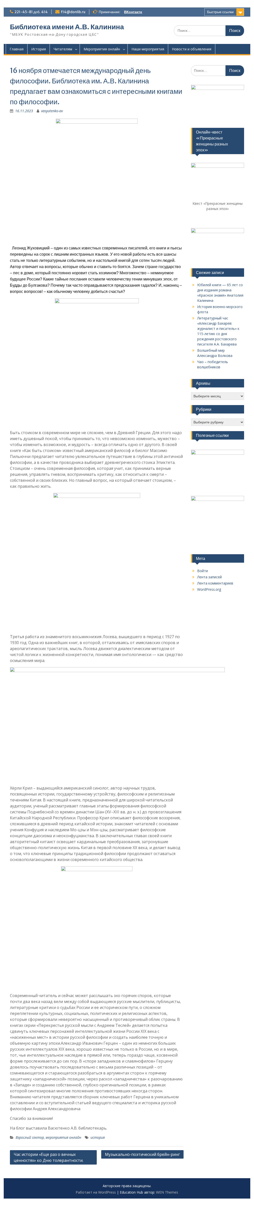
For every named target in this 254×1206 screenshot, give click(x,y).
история (98, 1137)
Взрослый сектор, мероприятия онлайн (48, 1137)
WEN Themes (167, 1192)
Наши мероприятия (147, 49)
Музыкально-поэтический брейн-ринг (142, 1154)
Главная (17, 49)
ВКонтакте (133, 12)
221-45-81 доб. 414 (31, 12)
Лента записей (209, 577)
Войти (202, 570)
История (38, 49)
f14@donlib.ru (73, 12)
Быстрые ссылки (220, 12)
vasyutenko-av (52, 110)
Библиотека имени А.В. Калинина (67, 26)
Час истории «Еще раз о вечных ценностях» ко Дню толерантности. (48, 1157)
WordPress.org (209, 589)
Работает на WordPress (96, 1192)
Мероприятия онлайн (102, 49)
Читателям (63, 49)
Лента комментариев (215, 583)
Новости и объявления (191, 49)
